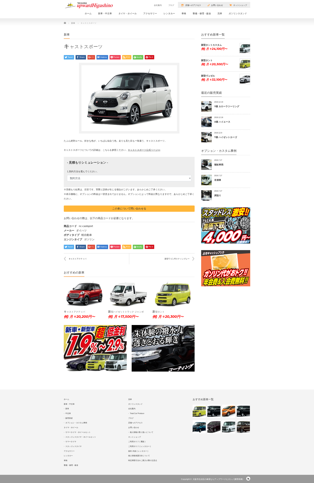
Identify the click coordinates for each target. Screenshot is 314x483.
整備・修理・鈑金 (202, 13)
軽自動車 (86, 235)
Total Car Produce (137, 413)
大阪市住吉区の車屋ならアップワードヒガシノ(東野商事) (218, 479)
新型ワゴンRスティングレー (177, 259)
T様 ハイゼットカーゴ (225, 137)
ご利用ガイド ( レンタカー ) (139, 446)
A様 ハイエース (222, 121)
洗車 (220, 13)
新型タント (158, 311)
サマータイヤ (70, 442)
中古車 (68, 413)
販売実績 (69, 418)
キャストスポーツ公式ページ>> (144, 150)
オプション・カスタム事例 (76, 423)
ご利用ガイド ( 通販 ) (136, 442)
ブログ (171, 5)
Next (199, 302)
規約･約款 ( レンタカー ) (138, 451)
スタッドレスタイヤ (73, 446)
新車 (67, 409)
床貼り (217, 195)
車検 (184, 13)
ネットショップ (240, 5)
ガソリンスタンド (238, 13)
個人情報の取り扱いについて (141, 432)
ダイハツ (81, 230)
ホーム (88, 13)
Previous (59, 302)
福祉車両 (218, 164)
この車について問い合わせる (129, 208)
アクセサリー (150, 13)
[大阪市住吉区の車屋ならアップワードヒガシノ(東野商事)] (89, 5)
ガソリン (89, 239)
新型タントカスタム (211, 45)
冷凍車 (217, 180)
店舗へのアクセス (193, 5)
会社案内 (158, 5)
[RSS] (248, 479)
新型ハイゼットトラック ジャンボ (126, 311)
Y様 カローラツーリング (226, 106)
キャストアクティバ (77, 259)
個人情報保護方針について (139, 456)
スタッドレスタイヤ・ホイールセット (80, 437)
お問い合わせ (217, 5)
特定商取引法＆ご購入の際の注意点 (142, 460)
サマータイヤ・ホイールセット (78, 432)
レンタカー (169, 13)
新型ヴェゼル (208, 75)
